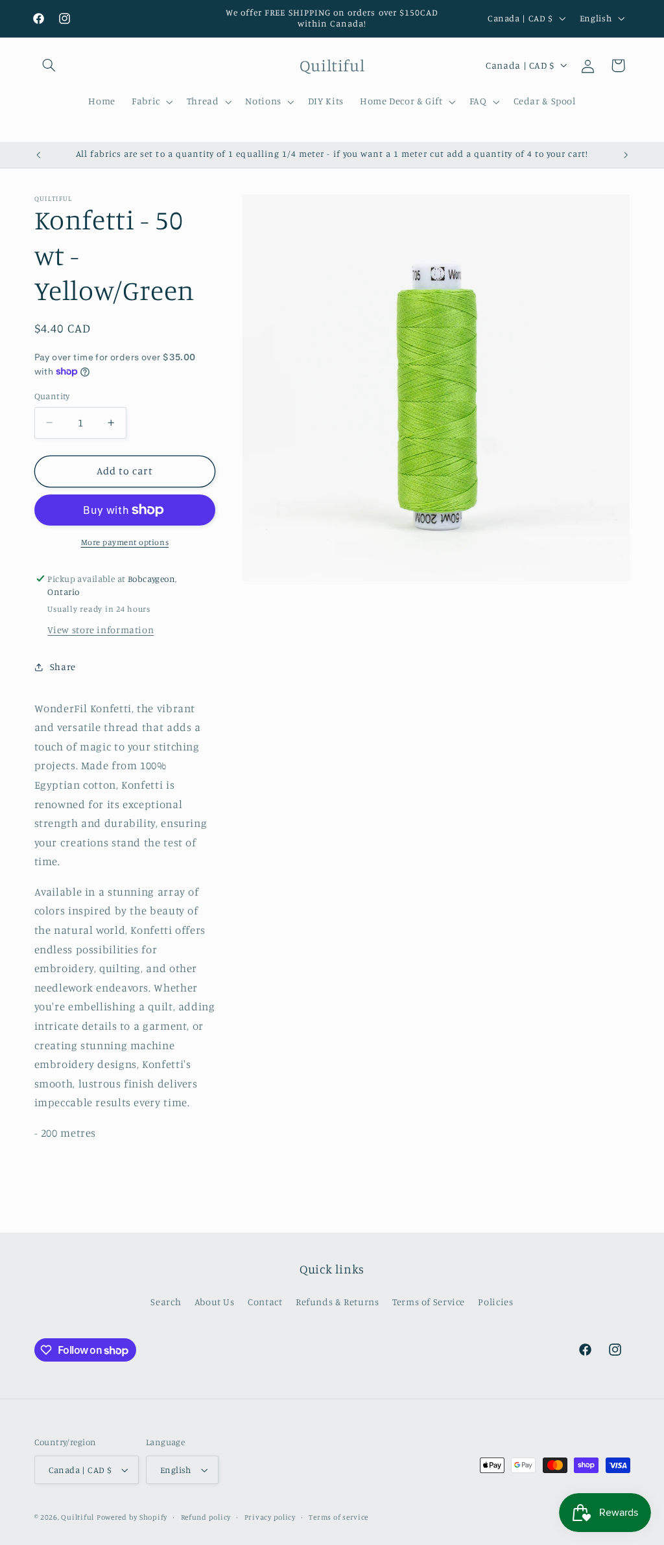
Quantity (52, 396)
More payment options (125, 542)
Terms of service (338, 1517)
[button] (49, 65)
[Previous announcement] (38, 155)
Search (165, 1301)
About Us (215, 1301)
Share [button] (63, 666)
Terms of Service (428, 1301)
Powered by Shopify (132, 1517)
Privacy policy (270, 1517)
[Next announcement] (625, 155)
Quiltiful (77, 1517)
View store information (100, 629)
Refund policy (206, 1517)
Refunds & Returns (337, 1301)
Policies (495, 1301)
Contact (265, 1301)
